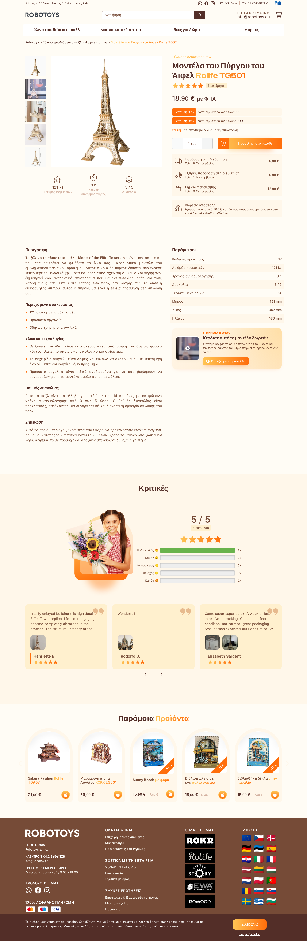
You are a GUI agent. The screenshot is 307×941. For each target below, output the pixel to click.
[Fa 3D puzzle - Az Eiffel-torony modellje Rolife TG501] (271, 870)
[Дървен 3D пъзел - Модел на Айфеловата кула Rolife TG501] (271, 901)
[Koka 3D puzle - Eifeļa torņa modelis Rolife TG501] (246, 870)
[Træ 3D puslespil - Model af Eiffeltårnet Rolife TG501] (271, 838)
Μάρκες (251, 30)
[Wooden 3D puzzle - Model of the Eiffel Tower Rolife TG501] (246, 838)
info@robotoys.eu (253, 17)
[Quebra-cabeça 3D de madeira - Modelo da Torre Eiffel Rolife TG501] (271, 880)
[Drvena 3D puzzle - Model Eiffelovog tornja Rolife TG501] (246, 859)
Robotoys (31, 13)
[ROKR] (200, 841)
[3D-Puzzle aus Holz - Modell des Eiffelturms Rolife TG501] (246, 849)
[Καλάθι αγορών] (278, 14)
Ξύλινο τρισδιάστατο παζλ (55, 30)
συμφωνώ (249, 924)
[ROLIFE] (200, 856)
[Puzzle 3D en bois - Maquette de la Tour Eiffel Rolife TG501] (271, 859)
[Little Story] (200, 872)
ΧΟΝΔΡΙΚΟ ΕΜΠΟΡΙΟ (255, 3)
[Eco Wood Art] (200, 887)
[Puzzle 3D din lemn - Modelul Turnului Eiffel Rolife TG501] (246, 891)
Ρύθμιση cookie (249, 934)
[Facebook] (206, 3)
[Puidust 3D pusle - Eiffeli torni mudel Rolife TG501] (259, 849)
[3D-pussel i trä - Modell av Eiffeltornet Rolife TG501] (246, 901)
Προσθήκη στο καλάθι (255, 143)
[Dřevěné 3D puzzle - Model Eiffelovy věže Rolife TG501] (259, 838)
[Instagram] (213, 3)
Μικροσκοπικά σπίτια (121, 30)
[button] (277, 3)
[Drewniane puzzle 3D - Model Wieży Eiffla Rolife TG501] (259, 880)
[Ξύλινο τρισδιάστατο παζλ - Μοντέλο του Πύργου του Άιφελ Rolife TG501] (35, 66)
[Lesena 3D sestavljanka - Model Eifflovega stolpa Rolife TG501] (259, 891)
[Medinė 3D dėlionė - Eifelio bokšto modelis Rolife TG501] (259, 870)
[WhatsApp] (200, 3)
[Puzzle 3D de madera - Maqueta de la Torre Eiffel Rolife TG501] (271, 849)
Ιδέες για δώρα (186, 30)
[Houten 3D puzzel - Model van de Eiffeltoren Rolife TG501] (246, 880)
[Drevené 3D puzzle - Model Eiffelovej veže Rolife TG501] (271, 891)
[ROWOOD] (200, 902)
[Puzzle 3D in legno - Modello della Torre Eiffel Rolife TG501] (259, 859)
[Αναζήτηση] (199, 15)
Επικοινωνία (228, 3)
